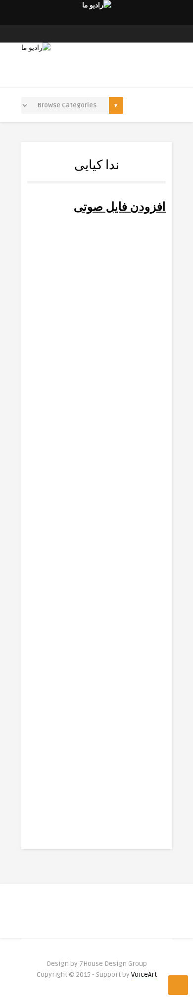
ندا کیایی (97, 325)
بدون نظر (48, 492)
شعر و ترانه (98, 623)
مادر (142, 525)
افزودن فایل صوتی (120, 207)
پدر (144, 395)
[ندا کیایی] (96, 263)
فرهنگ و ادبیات (93, 492)
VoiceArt (144, 974)
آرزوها (139, 667)
